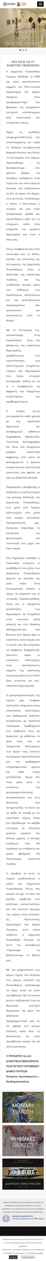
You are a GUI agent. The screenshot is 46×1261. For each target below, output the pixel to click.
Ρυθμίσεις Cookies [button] (28, 1257)
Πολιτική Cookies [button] (36, 1253)
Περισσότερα (23, 1107)
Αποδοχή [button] (13, 1257)
